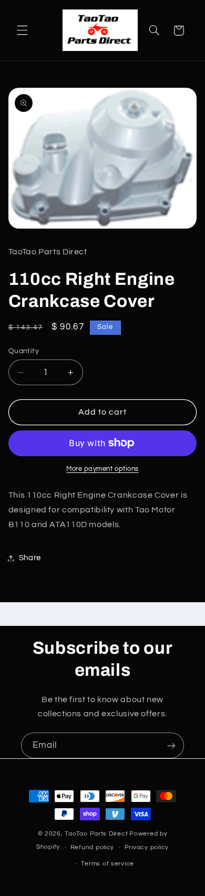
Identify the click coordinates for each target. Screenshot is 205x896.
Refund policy (92, 847)
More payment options (102, 469)
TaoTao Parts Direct (96, 834)
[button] (22, 30)
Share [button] (30, 558)
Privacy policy (147, 847)
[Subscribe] (171, 745)
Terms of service (107, 864)
